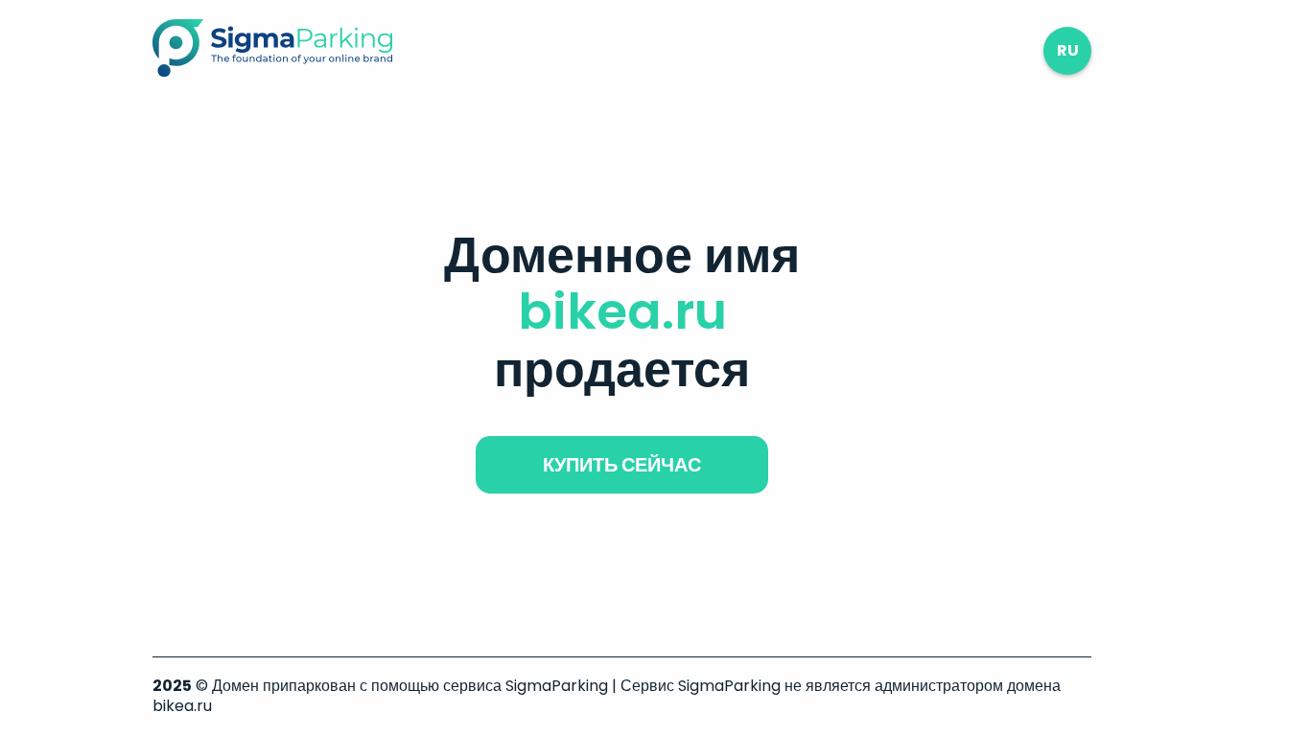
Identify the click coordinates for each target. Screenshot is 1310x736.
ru (1068, 50)
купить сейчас (622, 464)
